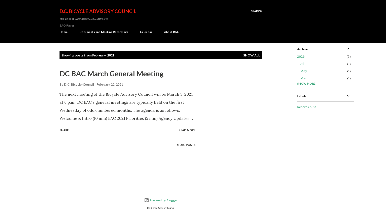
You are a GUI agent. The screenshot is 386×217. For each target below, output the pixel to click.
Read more (187, 130)
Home (64, 32)
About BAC (171, 32)
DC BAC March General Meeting (111, 73)
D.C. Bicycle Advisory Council (98, 11)
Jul (302, 64)
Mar (303, 78)
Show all (251, 55)
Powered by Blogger (163, 200)
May (303, 71)
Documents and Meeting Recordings (103, 32)
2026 (301, 56)
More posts (186, 144)
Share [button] (64, 130)
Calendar (146, 32)
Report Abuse (306, 107)
